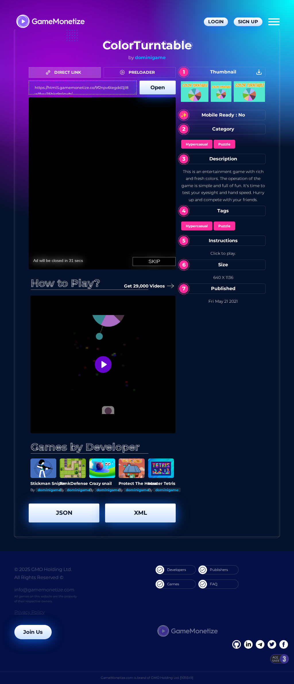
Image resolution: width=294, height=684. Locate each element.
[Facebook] (236, 644)
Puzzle (224, 144)
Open (157, 87)
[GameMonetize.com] (50, 22)
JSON (64, 512)
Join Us (33, 632)
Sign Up (248, 21)
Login (216, 21)
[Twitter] (272, 644)
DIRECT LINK (67, 72)
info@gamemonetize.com (44, 589)
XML (140, 512)
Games (173, 584)
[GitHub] (283, 644)
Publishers (219, 570)
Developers (176, 570)
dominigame (150, 57)
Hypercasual (197, 144)
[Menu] (274, 21)
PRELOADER (141, 72)
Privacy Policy (29, 612)
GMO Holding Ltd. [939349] (172, 678)
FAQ (213, 584)
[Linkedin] (260, 644)
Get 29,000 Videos (144, 286)
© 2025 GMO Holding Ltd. (43, 569)
